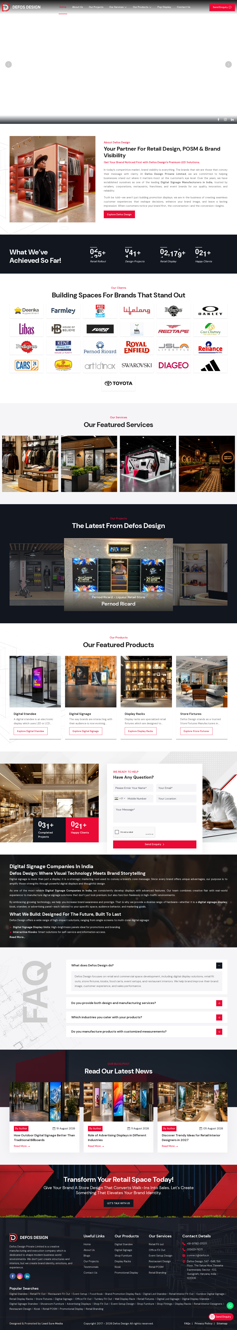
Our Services (116, 7)
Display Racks (135, 714)
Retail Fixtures (146, 1299)
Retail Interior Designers (208, 1304)
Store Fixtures (190, 714)
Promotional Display (71, 1309)
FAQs (187, 1323)
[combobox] (119, 798)
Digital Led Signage (168, 1299)
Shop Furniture (145, 1304)
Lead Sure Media (52, 1323)
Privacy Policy (204, 1323)
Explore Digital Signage (86, 731)
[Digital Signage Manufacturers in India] (90, 681)
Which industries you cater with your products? (106, 1017)
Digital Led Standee (155, 1294)
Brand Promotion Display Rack (123, 1294)
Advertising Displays (79, 1304)
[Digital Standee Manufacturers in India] (35, 681)
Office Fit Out (83, 1299)
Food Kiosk (96, 1294)
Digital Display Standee (195, 1299)
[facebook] (218, 119)
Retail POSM (50, 1309)
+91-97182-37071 (197, 1243)
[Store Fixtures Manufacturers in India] (201, 681)
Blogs (87, 1255)
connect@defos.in (198, 1255)
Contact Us (183, 7)
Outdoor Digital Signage (210, 1294)
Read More (20, 1146)
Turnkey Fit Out (103, 1299)
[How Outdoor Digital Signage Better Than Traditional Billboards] (44, 1102)
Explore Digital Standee (30, 731)
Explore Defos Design (119, 214)
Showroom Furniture (52, 1304)
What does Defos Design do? (92, 965)
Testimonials (91, 1267)
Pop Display (164, 7)
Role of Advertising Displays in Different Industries (117, 1137)
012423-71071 (195, 1249)
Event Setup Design (122, 1304)
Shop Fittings (164, 1304)
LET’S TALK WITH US (118, 1203)
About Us (77, 7)
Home (63, 7)
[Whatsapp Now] (230, 1305)
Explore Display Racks (140, 731)
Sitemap (222, 1323)
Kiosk (37, 1309)
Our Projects (96, 7)
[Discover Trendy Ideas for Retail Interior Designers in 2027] (192, 1102)
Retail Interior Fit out (181, 1294)
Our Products (140, 7)
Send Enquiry (220, 7)
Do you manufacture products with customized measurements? (119, 1031)
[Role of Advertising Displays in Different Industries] (119, 1102)
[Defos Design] (21, 7)
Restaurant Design (20, 1309)
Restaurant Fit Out (59, 1294)
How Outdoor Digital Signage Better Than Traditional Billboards (44, 1137)
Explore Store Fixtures (196, 731)
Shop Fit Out (101, 1304)
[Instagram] (225, 119)
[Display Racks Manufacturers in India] (146, 681)
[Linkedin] (232, 119)
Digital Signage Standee (24, 1304)
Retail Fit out (38, 1294)
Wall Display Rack (125, 1299)
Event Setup (80, 1294)
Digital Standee (25, 714)
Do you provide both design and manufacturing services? (113, 1003)
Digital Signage (80, 714)
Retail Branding (94, 1309)
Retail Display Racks (21, 1299)
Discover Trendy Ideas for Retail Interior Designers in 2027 (191, 1137)
